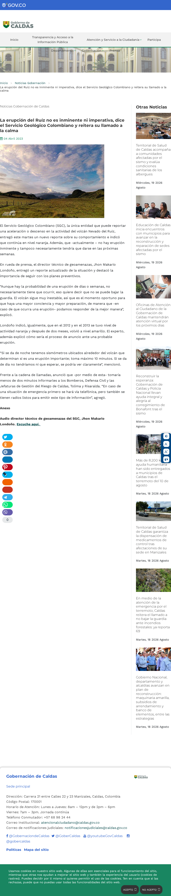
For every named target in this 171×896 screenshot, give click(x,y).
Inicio (14, 40)
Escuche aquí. (29, 424)
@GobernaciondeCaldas (28, 836)
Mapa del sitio (36, 850)
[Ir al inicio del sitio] (36, 24)
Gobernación (91, 50)
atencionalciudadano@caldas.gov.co (70, 823)
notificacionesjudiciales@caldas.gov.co (96, 828)
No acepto (149, 889)
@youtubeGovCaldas (103, 836)
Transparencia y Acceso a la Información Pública (52, 39)
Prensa (114, 50)
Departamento (62, 50)
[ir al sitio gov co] (14, 5)
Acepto (128, 889)
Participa (154, 40)
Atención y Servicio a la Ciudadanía (113, 40)
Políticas (14, 850)
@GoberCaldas (66, 836)
